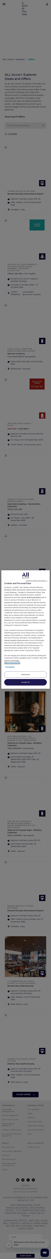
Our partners (10, 667)
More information (12, 663)
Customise (25, 674)
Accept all (25, 682)
